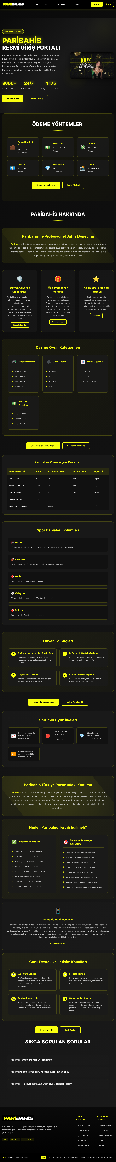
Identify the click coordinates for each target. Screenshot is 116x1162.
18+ (5, 1139)
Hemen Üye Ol (46, 1030)
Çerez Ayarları (83, 1136)
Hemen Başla (13, 98)
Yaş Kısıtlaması (83, 1145)
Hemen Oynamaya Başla (43, 702)
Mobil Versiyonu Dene (58, 943)
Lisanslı (14, 1139)
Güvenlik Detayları (20, 325)
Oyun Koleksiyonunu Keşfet (43, 446)
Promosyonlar (63, 4)
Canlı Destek (70, 1030)
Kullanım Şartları (84, 1125)
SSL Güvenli (27, 1139)
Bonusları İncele (58, 322)
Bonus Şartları (104, 1140)
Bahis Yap (96, 316)
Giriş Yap (96, 4)
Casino (48, 4)
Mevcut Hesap (36, 98)
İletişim (101, 1145)
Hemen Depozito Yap (46, 185)
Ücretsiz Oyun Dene (76, 446)
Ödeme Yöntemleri (105, 1136)
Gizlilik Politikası (83, 1130)
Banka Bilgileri (73, 185)
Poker (77, 4)
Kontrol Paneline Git (74, 702)
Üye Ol (108, 4)
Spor (37, 4)
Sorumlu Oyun (83, 1140)
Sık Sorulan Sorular (105, 1125)
